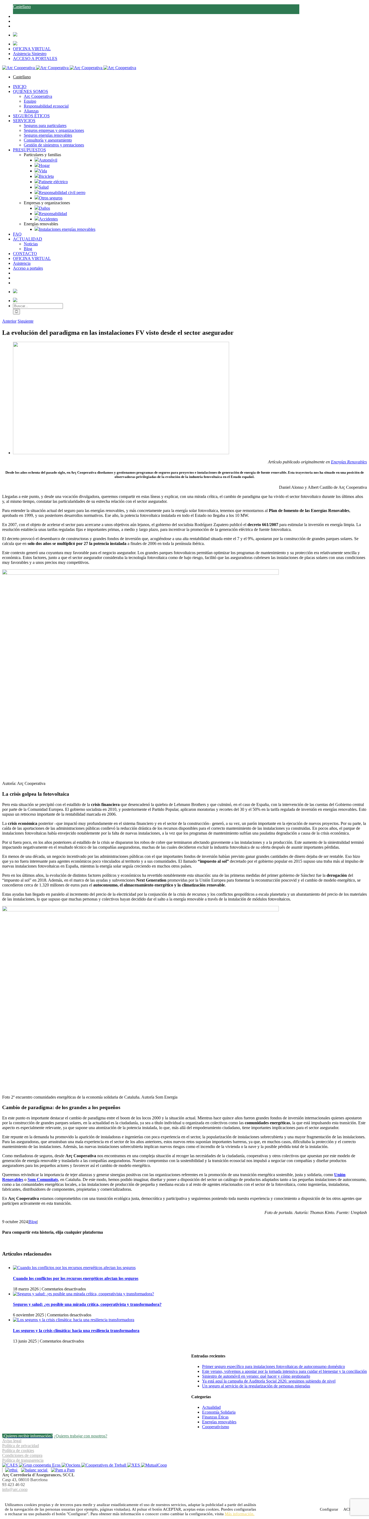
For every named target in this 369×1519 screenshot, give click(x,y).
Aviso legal (11, 1440)
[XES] (134, 1465)
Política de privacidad (20, 1445)
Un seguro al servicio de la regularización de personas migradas (256, 1386)
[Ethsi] (10, 1470)
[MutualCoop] (154, 1465)
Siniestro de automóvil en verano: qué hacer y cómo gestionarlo (256, 1376)
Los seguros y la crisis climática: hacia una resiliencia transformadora (76, 1330)
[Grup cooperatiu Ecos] (40, 1465)
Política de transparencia (22, 1460)
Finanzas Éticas (215, 1417)
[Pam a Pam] (61, 1470)
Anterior (9, 321)
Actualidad (211, 1407)
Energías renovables (219, 1422)
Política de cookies (18, 1450)
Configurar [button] (329, 1509)
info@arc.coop (15, 1489)
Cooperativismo (215, 1426)
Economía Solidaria (219, 1412)
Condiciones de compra (22, 1455)
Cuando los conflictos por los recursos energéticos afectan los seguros (75, 1278)
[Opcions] (71, 1465)
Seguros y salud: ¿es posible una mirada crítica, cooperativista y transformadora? (87, 1304)
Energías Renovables (349, 462)
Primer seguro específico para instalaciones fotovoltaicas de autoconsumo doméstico (273, 1366)
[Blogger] (187, 1496)
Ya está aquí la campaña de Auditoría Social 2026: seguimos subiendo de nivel (269, 1381)
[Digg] (182, 1496)
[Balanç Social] (33, 1470)
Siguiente (25, 321)
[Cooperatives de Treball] (104, 1465)
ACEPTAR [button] (172, 1509)
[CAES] (10, 1465)
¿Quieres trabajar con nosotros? (80, 1436)
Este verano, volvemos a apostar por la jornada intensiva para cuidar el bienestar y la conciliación (284, 1371)
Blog (33, 1221)
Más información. (239, 1514)
